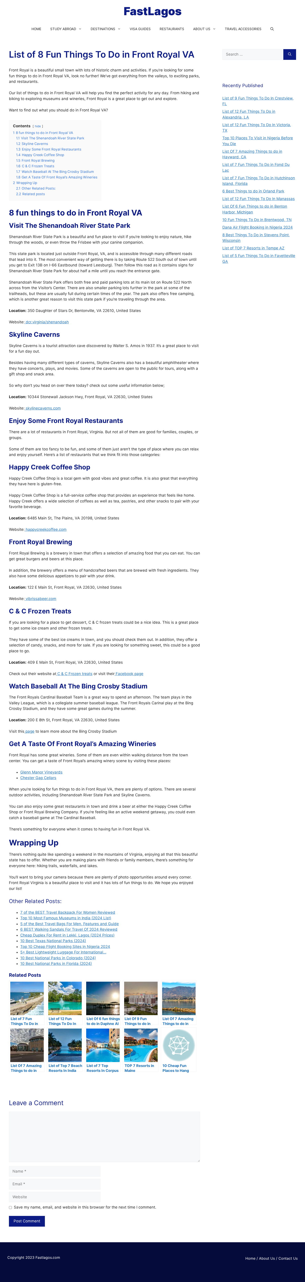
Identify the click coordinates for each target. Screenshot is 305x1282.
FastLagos (153, 11)
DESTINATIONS (103, 29)
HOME (36, 29)
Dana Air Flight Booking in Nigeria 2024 (257, 227)
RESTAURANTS (172, 29)
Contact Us (288, 1258)
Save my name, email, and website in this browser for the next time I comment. (85, 1207)
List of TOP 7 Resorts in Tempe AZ (253, 248)
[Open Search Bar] (272, 29)
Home (250, 1258)
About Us (267, 1258)
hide (38, 126)
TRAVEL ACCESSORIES (243, 29)
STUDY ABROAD (63, 29)
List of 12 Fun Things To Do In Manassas (258, 199)
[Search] (289, 54)
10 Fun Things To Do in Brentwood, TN (257, 220)
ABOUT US (201, 29)
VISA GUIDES (140, 29)
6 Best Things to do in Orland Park (253, 191)
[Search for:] (252, 54)
